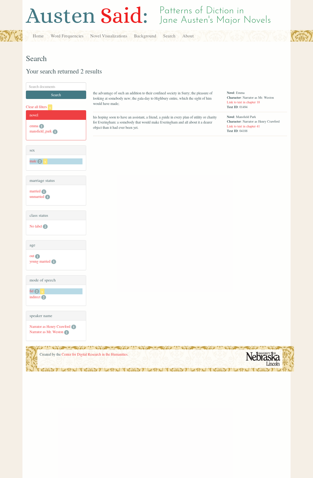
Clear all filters (38, 106)
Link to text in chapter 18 (243, 102)
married (35, 190)
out (32, 255)
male (33, 160)
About (188, 36)
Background (145, 36)
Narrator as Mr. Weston (46, 331)
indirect (35, 296)
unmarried (37, 196)
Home (38, 36)
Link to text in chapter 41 (243, 126)
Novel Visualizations (108, 36)
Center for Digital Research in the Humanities (94, 354)
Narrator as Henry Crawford (50, 326)
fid (31, 290)
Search (169, 36)
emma (34, 125)
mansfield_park (41, 131)
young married (40, 261)
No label (36, 226)
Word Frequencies (67, 36)
